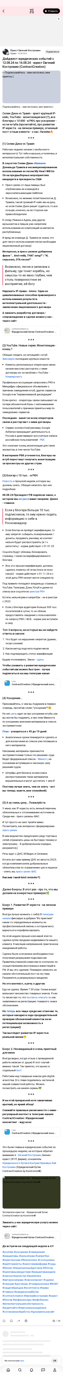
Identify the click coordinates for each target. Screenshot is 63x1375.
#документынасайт (42, 1311)
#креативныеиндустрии (16, 1271)
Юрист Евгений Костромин (25, 50)
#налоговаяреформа (34, 1263)
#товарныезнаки (39, 1283)
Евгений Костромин (29, 1155)
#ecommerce (31, 1287)
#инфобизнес (40, 1299)
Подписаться (52, 52)
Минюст (43, 759)
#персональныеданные (32, 1307)
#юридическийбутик (26, 1291)
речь (14, 713)
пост (19, 1070)
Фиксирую (8, 358)
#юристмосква (11, 1259)
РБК (42, 439)
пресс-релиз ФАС (26, 871)
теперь (11, 1011)
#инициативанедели (43, 1271)
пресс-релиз (9, 830)
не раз (23, 498)
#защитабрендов (12, 1287)
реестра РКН (37, 591)
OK (54, 1360)
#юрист (53, 1295)
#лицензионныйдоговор (27, 1267)
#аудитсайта (10, 1307)
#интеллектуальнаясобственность (23, 1303)
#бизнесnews (29, 1259)
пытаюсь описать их (39, 997)
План (5, 731)
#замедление (37, 1251)
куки (22, 1361)
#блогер (48, 1267)
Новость (7, 481)
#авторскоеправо (13, 1279)
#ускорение (21, 1251)
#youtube (7, 1251)
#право (44, 1287)
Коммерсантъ (14, 376)
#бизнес (7, 1267)
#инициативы (10, 1255)
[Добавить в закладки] (11, 1321)
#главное (8, 1291)
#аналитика (34, 1275)
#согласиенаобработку (16, 1311)
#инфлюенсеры (22, 1299)
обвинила (39, 163)
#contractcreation (12, 1295)
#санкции (8, 1283)
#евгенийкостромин (36, 1295)
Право (13, 53)
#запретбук (42, 1255)
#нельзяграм (27, 1255)
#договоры (21, 1283)
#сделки (48, 1279)
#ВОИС (54, 1283)
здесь (40, 659)
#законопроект (33, 1279)
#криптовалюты (12, 1263)
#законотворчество (14, 1275)
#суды (52, 1263)
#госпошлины (46, 1259)
